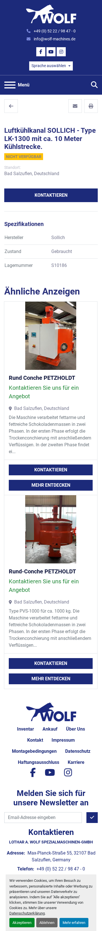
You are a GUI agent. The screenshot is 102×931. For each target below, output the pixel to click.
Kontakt (35, 740)
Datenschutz (77, 751)
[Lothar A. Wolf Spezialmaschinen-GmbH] (51, 711)
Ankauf (50, 729)
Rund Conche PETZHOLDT (42, 377)
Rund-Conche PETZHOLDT (42, 571)
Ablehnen (46, 922)
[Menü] (10, 85)
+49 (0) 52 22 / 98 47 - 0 (54, 31)
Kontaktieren (51, 195)
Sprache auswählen (48, 65)
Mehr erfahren (74, 922)
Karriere (76, 762)
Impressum (63, 740)
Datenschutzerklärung (27, 913)
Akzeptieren (21, 922)
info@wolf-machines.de (54, 39)
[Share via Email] (75, 106)
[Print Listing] (91, 106)
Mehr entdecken (50, 485)
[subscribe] (92, 817)
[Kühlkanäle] (11, 106)
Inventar (25, 729)
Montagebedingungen (34, 751)
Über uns (75, 729)
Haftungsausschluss (38, 762)
